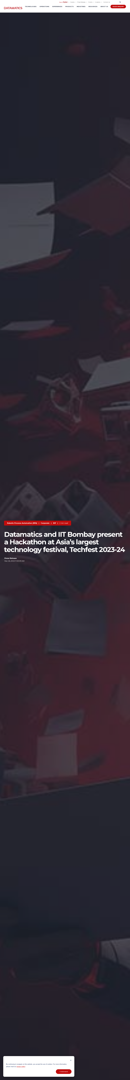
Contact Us (106, 2)
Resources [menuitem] (92, 6)
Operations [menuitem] (44, 6)
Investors (97, 2)
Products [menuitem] (69, 6)
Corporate (45, 523)
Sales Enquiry (118, 6)
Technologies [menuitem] (30, 6)
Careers (72, 2)
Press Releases (81, 2)
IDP (54, 523)
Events (90, 2)
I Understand (64, 1071)
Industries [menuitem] (81, 6)
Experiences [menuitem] (57, 6)
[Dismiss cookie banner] (71, 1060)
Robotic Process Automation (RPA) (22, 523)
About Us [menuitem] (104, 6)
